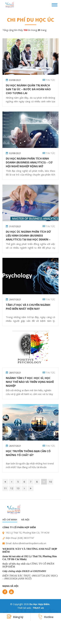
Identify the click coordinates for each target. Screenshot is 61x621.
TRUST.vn (38, 607)
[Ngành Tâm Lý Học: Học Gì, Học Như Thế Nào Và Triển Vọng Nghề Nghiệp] (30, 349)
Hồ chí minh (9, 519)
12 (11, 488)
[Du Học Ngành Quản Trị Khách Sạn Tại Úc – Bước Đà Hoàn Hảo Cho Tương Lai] (30, 56)
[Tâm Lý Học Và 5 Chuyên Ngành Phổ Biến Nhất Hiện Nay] (30, 276)
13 (18, 488)
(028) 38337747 (26, 537)
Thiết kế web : (24, 607)
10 (50, 481)
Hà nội (25, 519)
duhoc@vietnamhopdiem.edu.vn (29, 543)
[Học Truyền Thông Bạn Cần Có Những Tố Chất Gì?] (30, 422)
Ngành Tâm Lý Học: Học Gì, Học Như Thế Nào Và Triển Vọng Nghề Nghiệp (30, 382)
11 (5, 488)
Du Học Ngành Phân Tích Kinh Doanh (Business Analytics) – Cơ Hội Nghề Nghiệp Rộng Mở (29, 162)
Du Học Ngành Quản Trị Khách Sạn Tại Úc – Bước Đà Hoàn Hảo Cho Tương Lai (28, 89)
